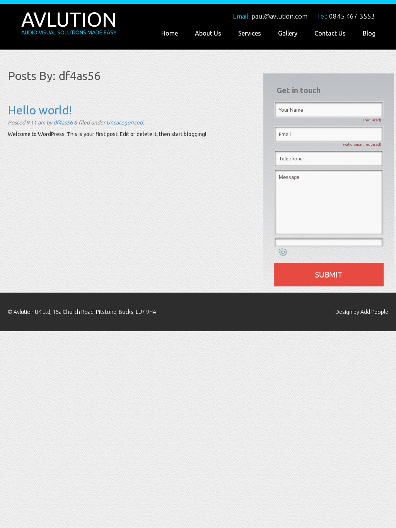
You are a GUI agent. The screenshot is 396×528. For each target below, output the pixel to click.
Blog (369, 33)
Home (169, 33)
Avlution (68, 19)
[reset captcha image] (282, 253)
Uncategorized (124, 122)
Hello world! (40, 110)
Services (249, 33)
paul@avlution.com (279, 16)
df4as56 (63, 122)
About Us (208, 33)
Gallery (287, 33)
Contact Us (330, 33)
